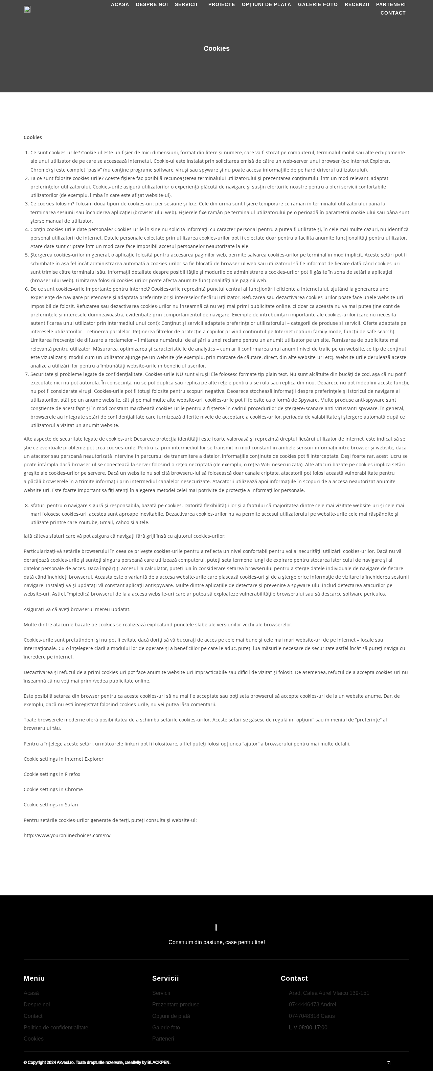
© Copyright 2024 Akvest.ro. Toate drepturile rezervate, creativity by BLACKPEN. (97, 1062)
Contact (393, 13)
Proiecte (221, 4)
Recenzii (357, 4)
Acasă (120, 4)
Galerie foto (318, 4)
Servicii (186, 4)
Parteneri (391, 4)
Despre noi (152, 4)
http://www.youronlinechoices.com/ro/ (67, 835)
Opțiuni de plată (266, 4)
